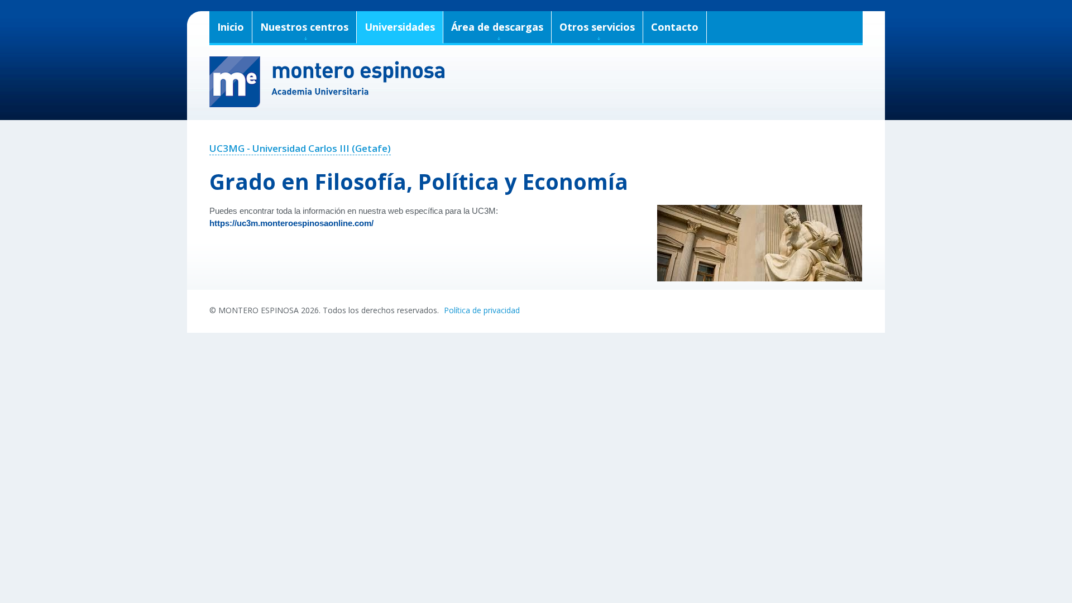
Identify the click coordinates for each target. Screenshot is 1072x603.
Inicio (230, 27)
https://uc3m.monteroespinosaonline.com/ (291, 223)
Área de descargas (497, 27)
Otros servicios (597, 27)
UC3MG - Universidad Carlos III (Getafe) (300, 148)
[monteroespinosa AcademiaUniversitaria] (536, 81)
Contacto (674, 27)
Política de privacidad (482, 310)
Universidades (400, 27)
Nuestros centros (304, 27)
